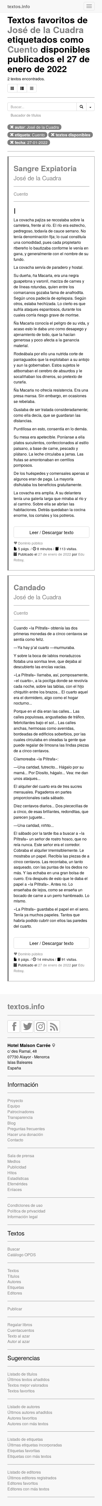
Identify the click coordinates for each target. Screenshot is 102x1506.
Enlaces (14, 1189)
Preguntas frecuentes (26, 1128)
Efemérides (17, 1184)
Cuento (22, 48)
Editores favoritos (22, 1483)
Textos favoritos (21, 1391)
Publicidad (16, 1167)
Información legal (22, 1216)
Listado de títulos (22, 1374)
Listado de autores (23, 1406)
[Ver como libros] (12, 88)
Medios (13, 1161)
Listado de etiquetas (25, 1439)
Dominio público (30, 543)
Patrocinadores (20, 1111)
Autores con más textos (27, 1423)
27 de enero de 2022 (54, 554)
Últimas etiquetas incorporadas (34, 1445)
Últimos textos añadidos (28, 1379)
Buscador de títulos (26, 115)
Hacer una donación (25, 1134)
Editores (14, 1293)
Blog (11, 1123)
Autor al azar (18, 1341)
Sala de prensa (20, 1155)
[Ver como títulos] (22, 88)
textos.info (26, 1006)
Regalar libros (19, 1324)
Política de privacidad (26, 1211)
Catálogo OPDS (21, 1254)
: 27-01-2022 (31, 142)
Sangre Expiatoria (45, 168)
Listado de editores (24, 1472)
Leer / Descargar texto (51, 532)
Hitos (12, 1172)
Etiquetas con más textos (29, 1456)
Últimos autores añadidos (29, 1412)
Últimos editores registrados (31, 1478)
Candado (29, 587)
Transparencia (20, 1117)
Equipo (13, 1106)
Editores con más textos (28, 1489)
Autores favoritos (22, 1418)
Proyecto (15, 1100)
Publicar (14, 1309)
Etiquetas (15, 1287)
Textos (13, 1270)
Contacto (15, 1140)
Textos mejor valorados (27, 1385)
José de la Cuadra (45, 29)
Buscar (13, 1249)
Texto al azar (18, 1336)
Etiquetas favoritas (23, 1450)
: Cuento (30, 135)
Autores (14, 1281)
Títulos (13, 1276)
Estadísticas (18, 1178)
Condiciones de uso (25, 1205)
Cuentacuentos (20, 1330)
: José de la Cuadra (37, 127)
